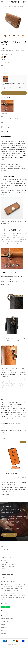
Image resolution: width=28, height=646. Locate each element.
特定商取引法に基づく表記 (7, 618)
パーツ (8, 574)
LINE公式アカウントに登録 (9, 534)
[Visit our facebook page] (1, 610)
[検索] (26, 2)
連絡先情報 (3, 633)
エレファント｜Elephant (8, 566)
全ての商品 (3, 577)
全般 (12, 574)
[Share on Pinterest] (15, 119)
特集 (3, 557)
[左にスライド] (2, 35)
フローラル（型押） (6, 62)
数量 (2, 65)
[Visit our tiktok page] (7, 610)
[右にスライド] (25, 35)
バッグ (9, 557)
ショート (4, 551)
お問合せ (6, 607)
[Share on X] (12, 119)
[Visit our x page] (10, 610)
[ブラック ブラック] (5, 57)
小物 (13, 557)
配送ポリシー (4, 630)
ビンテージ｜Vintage (7, 568)
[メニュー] (2, 2)
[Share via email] (17, 119)
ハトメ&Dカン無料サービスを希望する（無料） (14, 84)
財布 (6, 557)
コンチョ (4, 574)
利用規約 (3, 624)
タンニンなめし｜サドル (7, 562)
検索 (23, 442)
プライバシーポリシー (6, 621)
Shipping (8, 50)
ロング (8, 551)
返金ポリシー (4, 627)
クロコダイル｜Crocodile (8, 564)
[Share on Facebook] (10, 119)
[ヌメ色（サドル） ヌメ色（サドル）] (2, 57)
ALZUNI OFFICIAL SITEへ (8, 494)
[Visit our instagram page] (4, 610)
